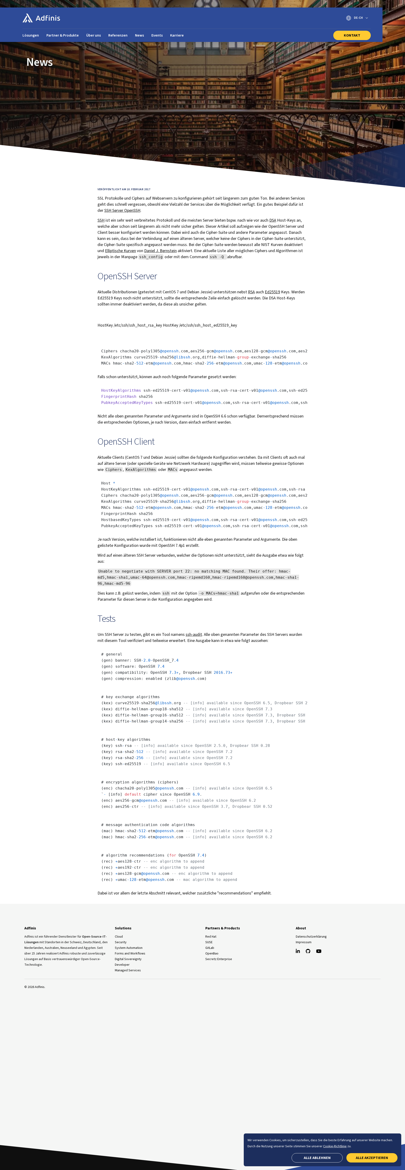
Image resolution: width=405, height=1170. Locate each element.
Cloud (119, 936)
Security (121, 942)
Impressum (303, 942)
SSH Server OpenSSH (122, 210)
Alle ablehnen (317, 1157)
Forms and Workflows (130, 953)
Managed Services (128, 970)
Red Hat (210, 936)
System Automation (128, 948)
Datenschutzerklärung (311, 936)
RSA (251, 292)
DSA (272, 220)
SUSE (209, 942)
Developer (122, 964)
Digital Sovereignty (128, 959)
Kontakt (352, 35)
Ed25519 (272, 292)
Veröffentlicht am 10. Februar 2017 (124, 189)
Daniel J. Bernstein (160, 251)
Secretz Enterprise (218, 959)
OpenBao (211, 953)
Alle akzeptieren (372, 1157)
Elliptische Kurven (120, 251)
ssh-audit (194, 634)
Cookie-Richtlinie (335, 1146)
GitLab (209, 948)
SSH (101, 220)
